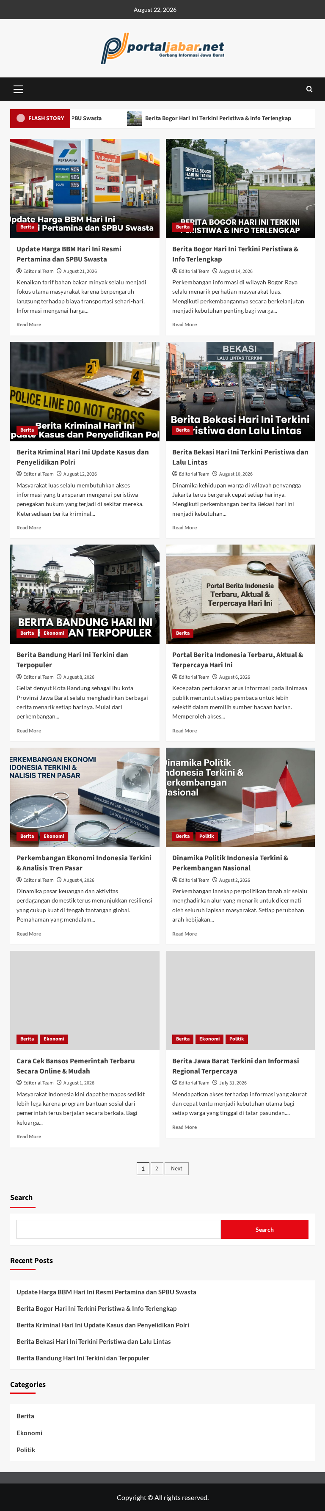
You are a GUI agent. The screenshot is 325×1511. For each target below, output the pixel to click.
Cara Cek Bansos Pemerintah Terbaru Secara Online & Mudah (76, 1066)
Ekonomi (54, 633)
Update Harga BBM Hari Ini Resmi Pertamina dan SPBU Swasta (69, 254)
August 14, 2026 (236, 271)
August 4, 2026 (78, 880)
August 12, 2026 (80, 474)
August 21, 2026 (80, 271)
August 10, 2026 (236, 474)
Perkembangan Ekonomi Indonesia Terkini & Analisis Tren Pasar (84, 863)
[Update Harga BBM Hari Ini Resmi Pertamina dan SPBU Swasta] (85, 188)
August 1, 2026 (78, 1083)
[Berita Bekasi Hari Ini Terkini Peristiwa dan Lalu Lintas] (240, 391)
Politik (206, 836)
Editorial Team (38, 271)
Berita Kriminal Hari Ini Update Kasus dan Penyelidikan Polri (83, 457)
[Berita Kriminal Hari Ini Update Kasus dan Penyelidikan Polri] (85, 391)
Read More (29, 324)
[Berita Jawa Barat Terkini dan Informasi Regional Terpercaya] (240, 1000)
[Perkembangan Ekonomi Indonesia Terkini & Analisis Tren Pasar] (85, 797)
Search (21, 1197)
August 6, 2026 (234, 677)
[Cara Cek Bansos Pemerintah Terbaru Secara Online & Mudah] (85, 1000)
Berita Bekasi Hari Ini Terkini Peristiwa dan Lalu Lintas (240, 457)
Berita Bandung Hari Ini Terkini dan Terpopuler (72, 660)
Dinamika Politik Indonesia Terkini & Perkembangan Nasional (230, 863)
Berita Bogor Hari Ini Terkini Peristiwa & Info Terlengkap (190, 118)
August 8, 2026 (78, 677)
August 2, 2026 (234, 880)
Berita (27, 227)
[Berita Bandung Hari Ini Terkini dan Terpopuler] (85, 594)
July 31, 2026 (233, 1083)
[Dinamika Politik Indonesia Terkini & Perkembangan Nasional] (240, 797)
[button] (18, 88)
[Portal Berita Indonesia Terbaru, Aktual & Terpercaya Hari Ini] (240, 594)
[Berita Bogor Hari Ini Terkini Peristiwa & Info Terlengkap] (240, 188)
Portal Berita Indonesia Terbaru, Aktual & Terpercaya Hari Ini (237, 660)
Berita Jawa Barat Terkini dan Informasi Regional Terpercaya (235, 1066)
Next (176, 1168)
